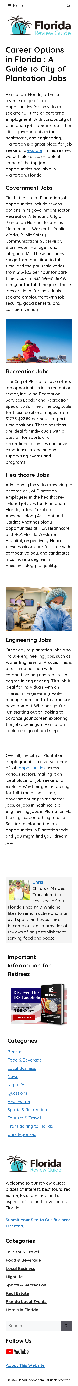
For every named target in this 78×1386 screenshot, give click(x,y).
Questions (17, 1093)
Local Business (22, 1068)
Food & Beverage (25, 1060)
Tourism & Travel (24, 1118)
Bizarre (14, 1051)
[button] (68, 5)
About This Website (25, 1365)
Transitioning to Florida (30, 1126)
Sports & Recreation (27, 1109)
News (13, 1076)
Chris (37, 882)
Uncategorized (22, 1134)
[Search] (66, 1326)
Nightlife (16, 1084)
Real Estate (19, 1101)
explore (34, 150)
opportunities (32, 768)
